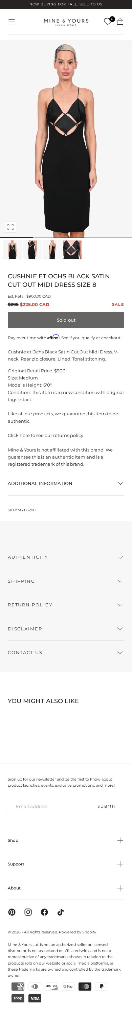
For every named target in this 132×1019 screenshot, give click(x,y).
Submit (106, 806)
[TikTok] (60, 912)
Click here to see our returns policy (45, 435)
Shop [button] (13, 840)
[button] (12, 22)
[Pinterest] (11, 912)
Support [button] (16, 863)
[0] (107, 21)
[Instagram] (28, 912)
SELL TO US (91, 4)
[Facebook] (44, 912)
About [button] (14, 887)
